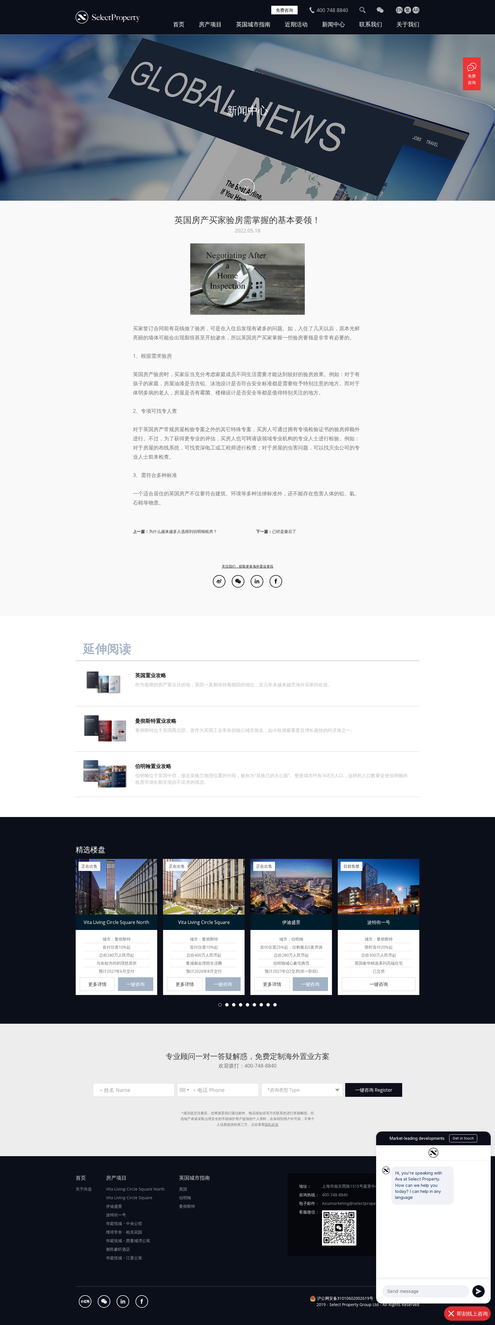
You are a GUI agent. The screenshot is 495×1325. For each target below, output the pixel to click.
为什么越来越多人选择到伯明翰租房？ (183, 531)
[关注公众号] (238, 581)
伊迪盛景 (114, 1206)
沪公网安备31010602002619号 (345, 1298)
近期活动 (296, 24)
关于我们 (407, 24)
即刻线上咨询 (472, 1313)
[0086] (183, 1090)
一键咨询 (135, 984)
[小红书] (85, 1301)
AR (416, 10)
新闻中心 (333, 24)
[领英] (257, 581)
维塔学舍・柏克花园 (124, 1232)
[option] (247, 117)
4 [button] (240, 1005)
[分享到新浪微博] (219, 581)
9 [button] (275, 1005)
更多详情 (97, 984)
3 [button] (233, 1005)
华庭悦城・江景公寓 (124, 1257)
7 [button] (261, 1005)
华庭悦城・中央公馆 (124, 1223)
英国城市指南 (253, 24)
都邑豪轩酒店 (118, 1249)
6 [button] (254, 1005)
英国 (183, 1189)
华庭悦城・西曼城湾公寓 (128, 1240)
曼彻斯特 (187, 1206)
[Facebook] (276, 581)
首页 (178, 24)
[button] (64, 926)
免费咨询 (284, 10)
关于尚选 (84, 1189)
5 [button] (247, 1005)
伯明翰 (185, 1197)
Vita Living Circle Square (129, 1197)
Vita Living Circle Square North (135, 1189)
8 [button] (268, 1005)
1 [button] (220, 1005)
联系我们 (370, 24)
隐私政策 (271, 1124)
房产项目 (210, 24)
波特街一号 (116, 1214)
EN (399, 10)
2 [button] (227, 1005)
